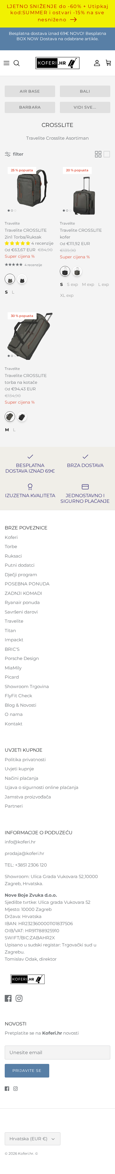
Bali (85, 91)
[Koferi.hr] (57, 63)
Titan (10, 630)
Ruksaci (13, 556)
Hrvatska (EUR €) (28, 1138)
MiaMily (13, 668)
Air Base (30, 91)
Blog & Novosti (20, 705)
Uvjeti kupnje (19, 769)
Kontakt (13, 724)
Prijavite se (27, 1070)
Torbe (11, 546)
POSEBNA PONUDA (27, 584)
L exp (103, 284)
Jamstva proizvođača (28, 797)
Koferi (11, 537)
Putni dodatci (19, 565)
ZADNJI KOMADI (23, 593)
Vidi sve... (85, 107)
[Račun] (95, 63)
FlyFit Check (18, 695)
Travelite (14, 621)
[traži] (19, 63)
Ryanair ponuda (22, 602)
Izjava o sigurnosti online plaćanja (41, 787)
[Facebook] (8, 998)
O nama (14, 714)
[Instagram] (19, 998)
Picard (12, 677)
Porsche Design (22, 658)
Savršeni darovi (21, 612)
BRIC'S (12, 649)
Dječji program (21, 574)
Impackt (14, 639)
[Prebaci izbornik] (6, 63)
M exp (88, 284)
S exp (72, 284)
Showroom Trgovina (27, 686)
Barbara (29, 107)
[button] (18, 243)
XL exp (66, 295)
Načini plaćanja (21, 778)
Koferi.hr (25, 1153)
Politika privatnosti (25, 759)
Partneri (14, 806)
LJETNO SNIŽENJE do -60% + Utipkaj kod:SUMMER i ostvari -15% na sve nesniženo (58, 13)
